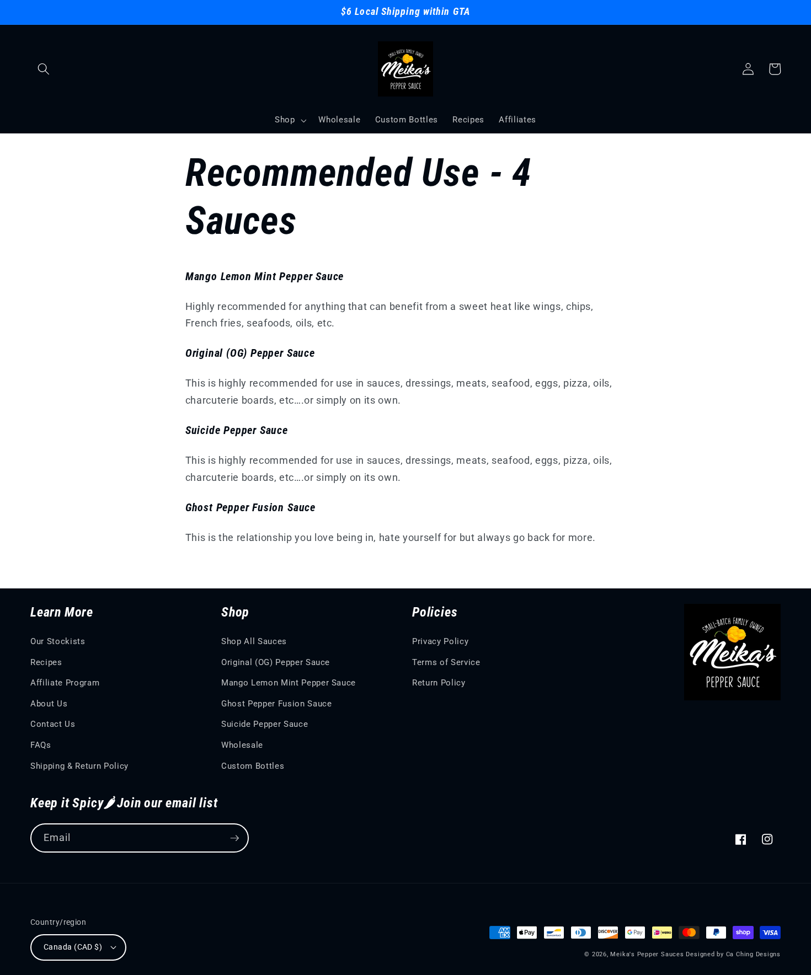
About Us (48, 704)
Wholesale (242, 745)
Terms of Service (446, 662)
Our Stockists (58, 641)
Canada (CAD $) (73, 946)
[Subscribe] (234, 838)
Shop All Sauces (254, 641)
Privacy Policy (440, 641)
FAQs (40, 745)
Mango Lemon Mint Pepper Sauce (288, 683)
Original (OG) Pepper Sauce (275, 662)
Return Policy (439, 683)
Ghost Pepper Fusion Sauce (276, 704)
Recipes (46, 662)
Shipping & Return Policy (79, 766)
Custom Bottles (252, 766)
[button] (43, 69)
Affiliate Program (64, 683)
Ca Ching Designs (753, 954)
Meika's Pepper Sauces (647, 954)
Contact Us (53, 724)
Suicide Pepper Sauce (264, 724)
